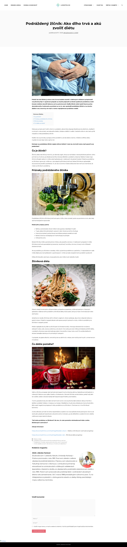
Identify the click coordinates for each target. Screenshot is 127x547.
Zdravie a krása (16, 5)
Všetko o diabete (111, 5)
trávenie (46, 440)
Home (6, 5)
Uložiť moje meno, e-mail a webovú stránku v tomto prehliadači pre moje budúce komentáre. (63, 526)
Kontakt (69, 544)
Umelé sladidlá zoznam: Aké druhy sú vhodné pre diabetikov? (50, 443)
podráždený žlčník (38, 440)
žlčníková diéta (52, 440)
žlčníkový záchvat (60, 440)
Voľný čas (100, 5)
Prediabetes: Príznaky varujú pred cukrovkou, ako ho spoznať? (50, 442)
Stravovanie (88, 5)
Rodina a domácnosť (30, 5)
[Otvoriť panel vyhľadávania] (122, 5)
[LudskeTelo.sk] (63, 5)
